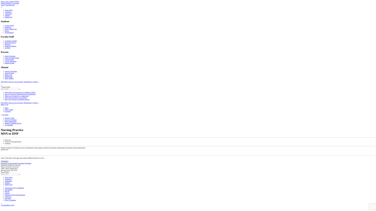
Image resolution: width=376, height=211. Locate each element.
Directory (8, 44)
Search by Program (11, 120)
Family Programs (10, 56)
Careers (7, 193)
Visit (6, 5)
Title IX (7, 191)
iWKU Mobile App (11, 29)
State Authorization (11, 121)
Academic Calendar (11, 41)
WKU (7, 108)
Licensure (8, 111)
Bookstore (8, 27)
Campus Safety (9, 25)
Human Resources (10, 42)
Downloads (5, 161)
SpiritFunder (8, 77)
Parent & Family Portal (12, 58)
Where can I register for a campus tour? (17, 96)
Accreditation (9, 125)
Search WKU (5, 87)
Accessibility (9, 189)
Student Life (8, 17)
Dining (7, 31)
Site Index (8, 198)
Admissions (8, 14)
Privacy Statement (10, 200)
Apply (3, 5)
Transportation (9, 32)
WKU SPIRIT (9, 78)
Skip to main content (7, 1)
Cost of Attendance (11, 61)
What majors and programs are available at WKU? (20, 92)
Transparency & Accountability (14, 188)
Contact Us (8, 197)
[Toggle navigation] (1, 115)
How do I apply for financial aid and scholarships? (20, 94)
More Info (11, 5)
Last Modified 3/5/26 (7, 205)
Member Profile (9, 63)
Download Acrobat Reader (9, 163)
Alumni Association (11, 71)
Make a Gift (8, 75)
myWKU (7, 48)
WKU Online (9, 109)
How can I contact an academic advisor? (17, 99)
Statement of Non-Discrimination (15, 195)
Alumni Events (9, 73)
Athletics (7, 15)
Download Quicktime (24, 163)
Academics (8, 12)
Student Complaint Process (13, 123)
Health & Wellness (10, 46)
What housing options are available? (16, 98)
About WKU (9, 10)
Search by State (9, 118)
